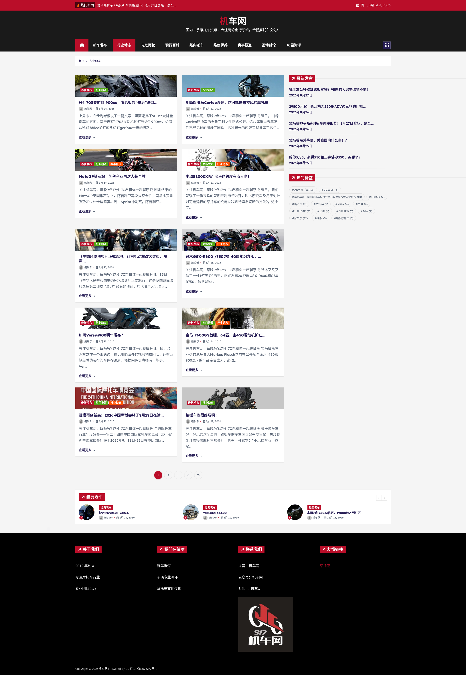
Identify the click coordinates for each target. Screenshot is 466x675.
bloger (108, 517)
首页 (81, 61)
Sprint (300, 204)
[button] (379, 498)
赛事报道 (245, 45)
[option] (129, 512)
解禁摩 (301, 218)
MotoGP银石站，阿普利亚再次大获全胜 (112, 176)
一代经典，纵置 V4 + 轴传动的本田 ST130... (337, 513)
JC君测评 (293, 45)
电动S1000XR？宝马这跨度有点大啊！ (218, 176)
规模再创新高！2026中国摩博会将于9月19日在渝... (121, 415)
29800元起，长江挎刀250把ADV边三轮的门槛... (327, 106)
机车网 (212, 517)
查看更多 (85, 137)
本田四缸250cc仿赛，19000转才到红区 (230, 513)
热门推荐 (208, 322)
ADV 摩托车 (304, 189)
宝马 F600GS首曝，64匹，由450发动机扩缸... (225, 335)
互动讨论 (269, 45)
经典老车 (196, 45)
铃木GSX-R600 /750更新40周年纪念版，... (223, 256)
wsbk (343, 204)
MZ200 (377, 197)
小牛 (324, 211)
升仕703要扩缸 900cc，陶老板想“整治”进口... (118, 102)
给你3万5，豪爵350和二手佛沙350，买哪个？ (325, 157)
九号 (363, 204)
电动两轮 (148, 45)
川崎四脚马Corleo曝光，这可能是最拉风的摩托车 (227, 102)
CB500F (331, 189)
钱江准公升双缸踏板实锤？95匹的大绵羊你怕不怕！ (329, 89)
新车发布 (100, 45)
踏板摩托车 (345, 218)
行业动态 (124, 45)
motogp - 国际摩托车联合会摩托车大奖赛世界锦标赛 (328, 197)
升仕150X (302, 211)
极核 (367, 211)
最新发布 (86, 90)
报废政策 (346, 211)
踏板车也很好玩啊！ (202, 415)
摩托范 (325, 566)
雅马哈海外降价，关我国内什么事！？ (318, 140)
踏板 (322, 218)
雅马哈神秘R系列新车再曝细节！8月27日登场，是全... (331, 123)
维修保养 (221, 45)
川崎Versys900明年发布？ (102, 335)
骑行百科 (172, 45)
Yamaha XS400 (111, 513)
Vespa (322, 204)
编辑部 (88, 108)
